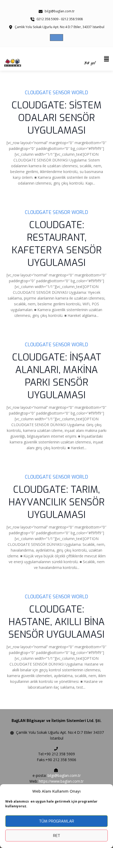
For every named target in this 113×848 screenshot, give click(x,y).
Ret (56, 835)
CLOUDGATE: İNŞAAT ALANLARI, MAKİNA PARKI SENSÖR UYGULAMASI (56, 376)
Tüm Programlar (56, 821)
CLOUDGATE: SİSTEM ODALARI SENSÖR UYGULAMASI (56, 118)
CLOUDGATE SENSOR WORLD (56, 93)
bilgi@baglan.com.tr (64, 775)
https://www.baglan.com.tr (61, 781)
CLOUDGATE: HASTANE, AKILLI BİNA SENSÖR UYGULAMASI (56, 622)
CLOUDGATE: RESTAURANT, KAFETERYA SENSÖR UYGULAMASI (57, 244)
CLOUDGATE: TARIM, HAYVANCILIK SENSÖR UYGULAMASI (56, 502)
